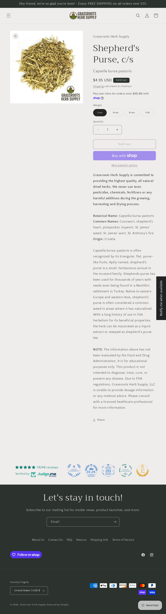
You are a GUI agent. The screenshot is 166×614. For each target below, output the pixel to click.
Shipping (98, 86)
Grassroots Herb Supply (33, 605)
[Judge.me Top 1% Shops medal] (142, 470)
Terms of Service (123, 540)
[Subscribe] (114, 522)
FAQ (69, 540)
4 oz (118, 113)
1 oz (102, 113)
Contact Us (55, 540)
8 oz (134, 113)
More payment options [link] (125, 165)
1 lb (149, 113)
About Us (38, 540)
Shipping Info (99, 540)
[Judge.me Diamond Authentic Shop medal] (74, 470)
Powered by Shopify (58, 605)
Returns (81, 540)
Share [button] (101, 420)
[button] (8, 15)
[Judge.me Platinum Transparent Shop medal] (125, 470)
